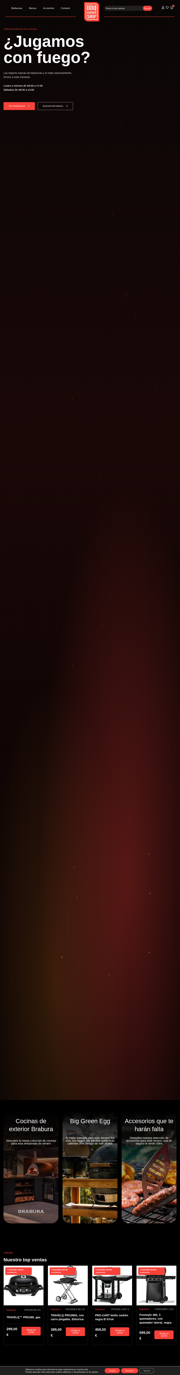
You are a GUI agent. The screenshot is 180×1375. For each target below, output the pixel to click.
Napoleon (11, 1310)
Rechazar (129, 1371)
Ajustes (146, 1371)
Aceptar (112, 1371)
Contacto (65, 8)
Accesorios (48, 8)
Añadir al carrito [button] (31, 1331)
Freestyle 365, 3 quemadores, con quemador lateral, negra (155, 1318)
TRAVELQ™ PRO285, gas (23, 1317)
